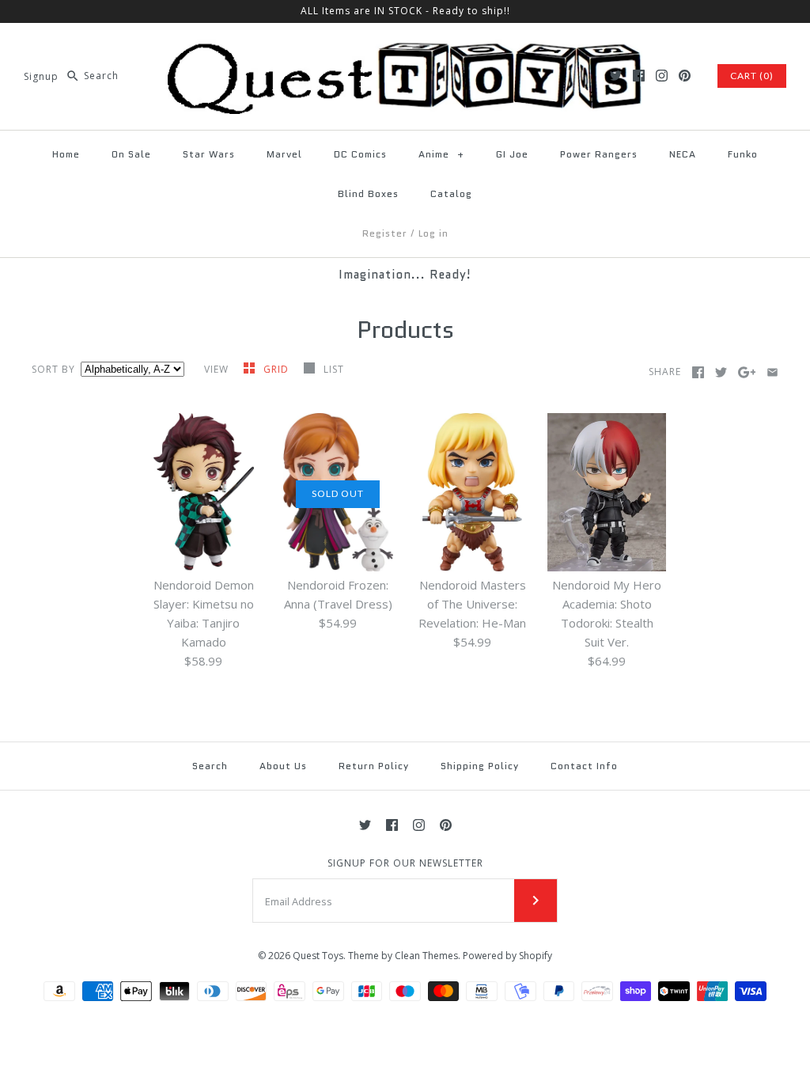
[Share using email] (772, 372)
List (334, 369)
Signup (41, 75)
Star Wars (209, 154)
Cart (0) (752, 76)
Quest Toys (318, 955)
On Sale (131, 154)
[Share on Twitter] (721, 372)
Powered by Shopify (507, 955)
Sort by (53, 369)
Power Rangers (599, 154)
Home (66, 154)
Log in (433, 233)
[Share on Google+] (747, 372)
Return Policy (374, 765)
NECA (682, 154)
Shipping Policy (480, 765)
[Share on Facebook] (698, 372)
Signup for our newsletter (405, 863)
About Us (283, 765)
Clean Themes (426, 955)
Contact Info (584, 765)
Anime (441, 154)
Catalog (451, 193)
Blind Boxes (368, 193)
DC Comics (360, 154)
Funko (743, 154)
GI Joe (512, 154)
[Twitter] (616, 76)
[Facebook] (639, 76)
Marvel (284, 154)
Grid (277, 369)
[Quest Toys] (405, 48)
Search (210, 765)
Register (384, 233)
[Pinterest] (685, 76)
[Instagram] (662, 76)
